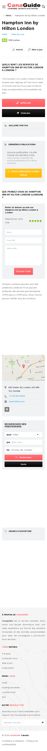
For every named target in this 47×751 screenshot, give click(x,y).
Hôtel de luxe (17, 34)
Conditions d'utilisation (13, 741)
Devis (23, 464)
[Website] (7, 409)
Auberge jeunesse (11, 687)
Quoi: (8, 434)
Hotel (4, 682)
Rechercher (25, 457)
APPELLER (25, 103)
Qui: (8, 442)
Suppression (8, 668)
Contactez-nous (9, 658)
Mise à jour (37, 49)
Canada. (19, 735)
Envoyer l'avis (23, 271)
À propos (6, 653)
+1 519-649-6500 (17, 396)
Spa (4, 697)
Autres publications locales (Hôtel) (24, 173)
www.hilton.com (17, 401)
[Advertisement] (23, 325)
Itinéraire (25, 113)
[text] (40, 220)
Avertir (19, 49)
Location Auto (9, 692)
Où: (8, 450)
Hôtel (4, 34)
